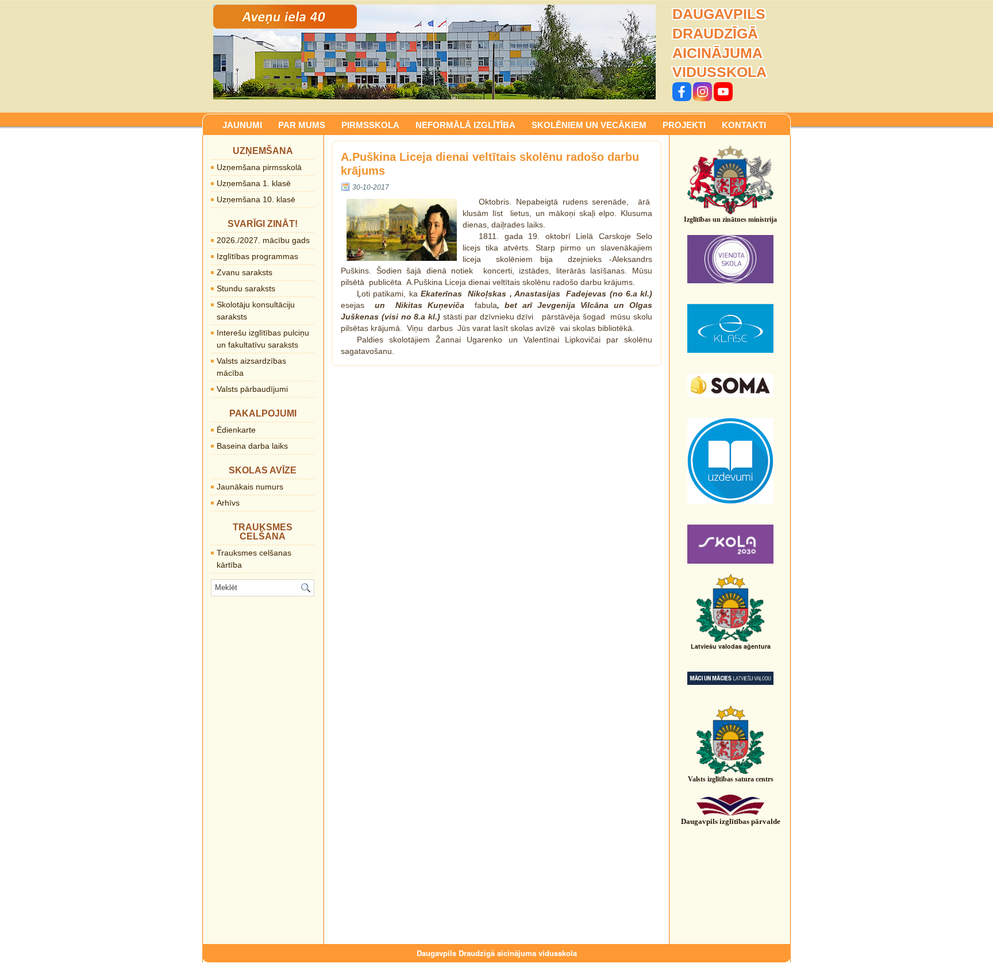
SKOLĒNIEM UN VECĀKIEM (589, 125)
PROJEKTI (684, 125)
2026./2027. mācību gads (263, 240)
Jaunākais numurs (250, 486)
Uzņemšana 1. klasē (254, 183)
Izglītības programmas (257, 256)
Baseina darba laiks (252, 445)
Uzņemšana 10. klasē (256, 199)
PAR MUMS (301, 125)
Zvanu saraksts (244, 272)
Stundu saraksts (246, 288)
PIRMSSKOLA (370, 125)
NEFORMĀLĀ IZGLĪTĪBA (465, 125)
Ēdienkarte (236, 429)
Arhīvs (228, 502)
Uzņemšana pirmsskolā (259, 167)
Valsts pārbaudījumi (252, 389)
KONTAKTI (744, 125)
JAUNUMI (242, 125)
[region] (434, 52)
